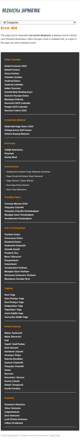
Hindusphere (13, 435)
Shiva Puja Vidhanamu (16, 189)
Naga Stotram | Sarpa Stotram (19, 180)
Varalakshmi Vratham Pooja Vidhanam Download (28, 172)
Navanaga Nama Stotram (17, 185)
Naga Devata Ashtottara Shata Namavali (24, 176)
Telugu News (54, 435)
